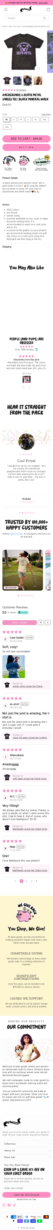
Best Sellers (15, 26)
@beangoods (16, 533)
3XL (7, 127)
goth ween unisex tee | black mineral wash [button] (30, 778)
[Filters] (41, 622)
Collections (10, 1143)
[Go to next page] (37, 881)
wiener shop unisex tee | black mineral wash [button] (27, 686)
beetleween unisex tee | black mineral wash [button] (31, 829)
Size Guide (46, 114)
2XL (45, 119)
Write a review (20, 622)
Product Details (10, 177)
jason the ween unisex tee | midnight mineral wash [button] (31, 737)
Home (4, 26)
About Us (9, 1150)
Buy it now (26, 147)
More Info (9, 1157)
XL (35, 119)
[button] (9, 89)
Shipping (6, 246)
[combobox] (27, 18)
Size (4, 114)
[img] (26, 346)
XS (6, 119)
